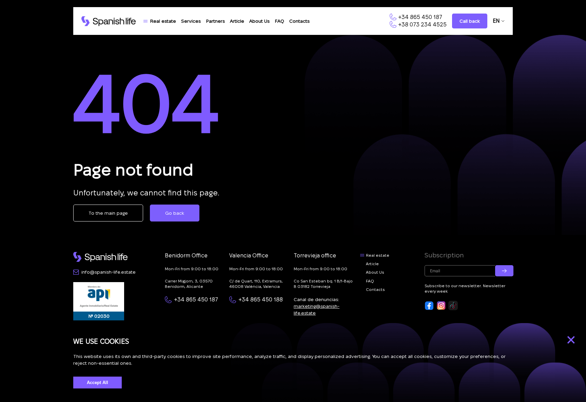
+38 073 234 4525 (422, 24)
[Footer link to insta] (441, 305)
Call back (470, 21)
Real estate (163, 21)
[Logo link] (108, 21)
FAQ (279, 21)
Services (191, 21)
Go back (174, 213)
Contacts (299, 21)
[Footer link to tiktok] (453, 305)
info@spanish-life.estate (108, 272)
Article (237, 21)
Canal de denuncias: (316, 306)
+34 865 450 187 (420, 17)
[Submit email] (504, 270)
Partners (215, 21)
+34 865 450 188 (260, 299)
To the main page (108, 213)
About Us (259, 21)
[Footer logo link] (100, 257)
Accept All (97, 382)
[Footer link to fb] (429, 305)
